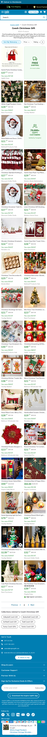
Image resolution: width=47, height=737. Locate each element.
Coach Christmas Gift (29, 25)
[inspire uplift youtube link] (23, 714)
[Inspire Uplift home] (6, 12)
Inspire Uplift (14, 25)
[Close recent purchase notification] (35, 725)
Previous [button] (14, 605)
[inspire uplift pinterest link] (28, 714)
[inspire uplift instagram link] (13, 714)
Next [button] (32, 605)
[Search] (43, 17)
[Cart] (44, 12)
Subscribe (39, 688)
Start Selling (33, 12)
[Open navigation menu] (2, 12)
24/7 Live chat (8, 640)
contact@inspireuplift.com (11, 648)
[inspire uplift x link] (8, 714)
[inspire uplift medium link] (18, 714)
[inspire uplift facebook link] (3, 714)
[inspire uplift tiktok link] (33, 714)
